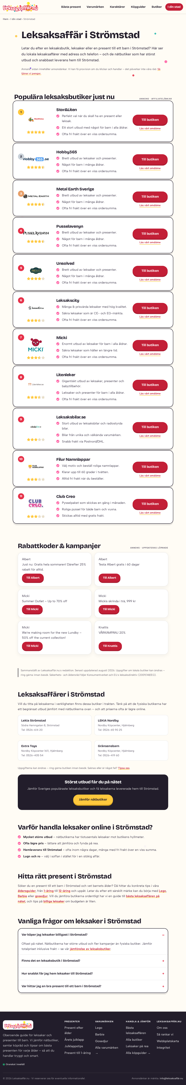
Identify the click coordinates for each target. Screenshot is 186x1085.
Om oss (162, 1027)
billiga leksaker (53, 901)
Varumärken (95, 6)
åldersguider (27, 891)
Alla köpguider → (138, 1053)
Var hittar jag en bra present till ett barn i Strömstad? (61, 986)
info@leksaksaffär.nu (171, 1078)
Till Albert (32, 577)
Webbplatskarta (168, 1041)
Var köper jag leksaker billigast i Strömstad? (54, 935)
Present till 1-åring (77, 1053)
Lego (162, 891)
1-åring (49, 891)
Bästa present (71, 6)
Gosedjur (101, 1041)
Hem (5, 19)
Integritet (163, 1047)
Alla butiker (134, 1039)
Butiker (157, 6)
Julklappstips (73, 1046)
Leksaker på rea (137, 1046)
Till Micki (32, 609)
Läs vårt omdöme (150, 128)
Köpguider (138, 6)
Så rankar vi (165, 1034)
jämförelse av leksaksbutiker (90, 949)
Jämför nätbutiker (93, 799)
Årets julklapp (74, 1039)
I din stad (174, 6)
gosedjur (41, 896)
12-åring (64, 891)
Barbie (22, 896)
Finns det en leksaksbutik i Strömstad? (51, 961)
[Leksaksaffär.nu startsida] (20, 7)
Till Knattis (110, 646)
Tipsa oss (124, 768)
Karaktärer (117, 6)
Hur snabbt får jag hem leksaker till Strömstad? (57, 973)
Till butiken (150, 120)
